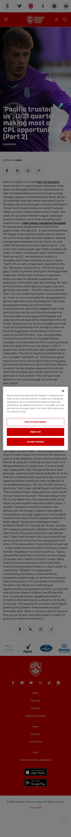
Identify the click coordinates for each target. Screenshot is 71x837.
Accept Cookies (35, 442)
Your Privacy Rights (36, 422)
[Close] (63, 391)
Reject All (35, 432)
